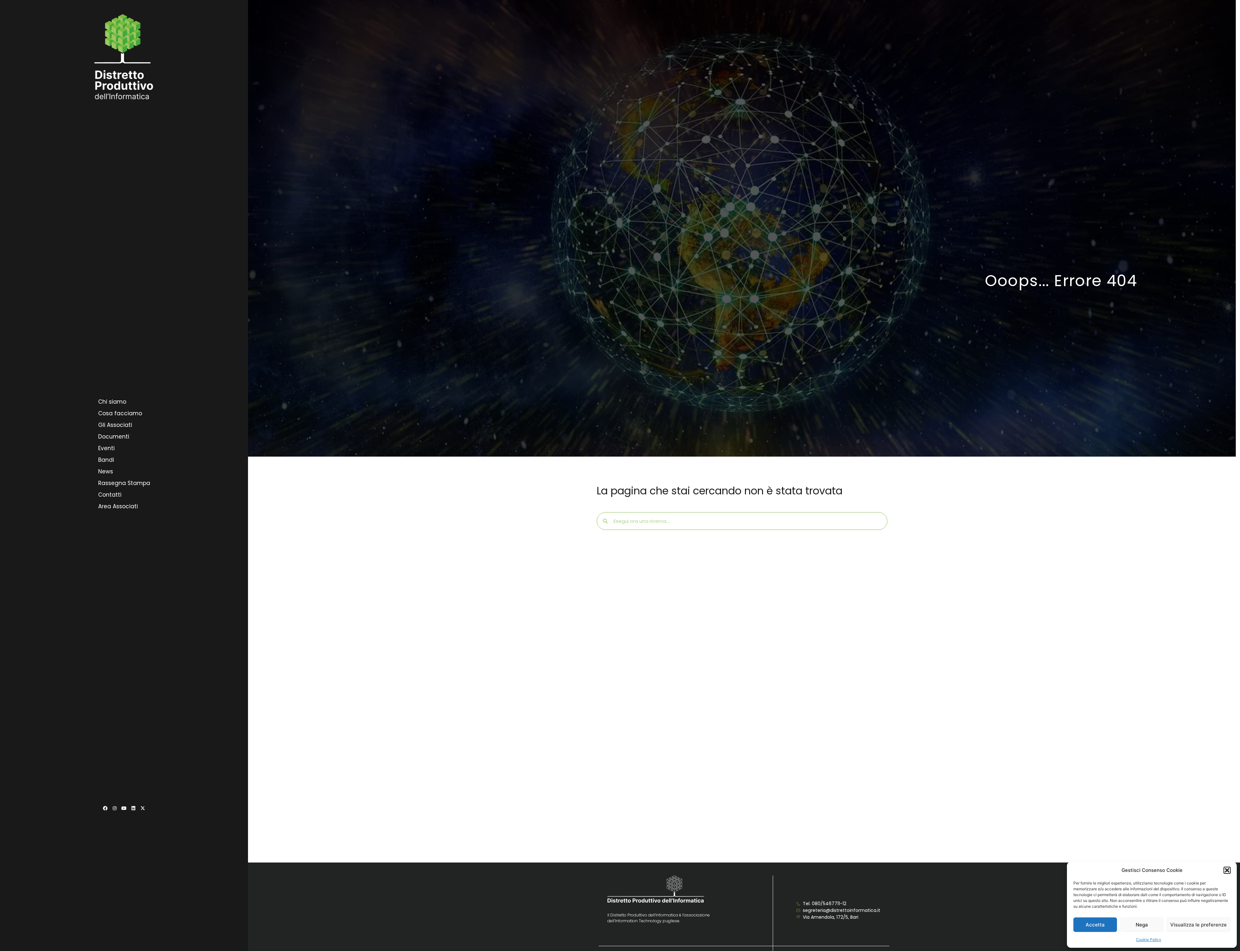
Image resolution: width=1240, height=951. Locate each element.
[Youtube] (124, 808)
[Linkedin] (133, 808)
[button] (1227, 870)
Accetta (1095, 925)
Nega (1142, 925)
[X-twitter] (142, 808)
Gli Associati (115, 425)
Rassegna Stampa (124, 483)
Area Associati (118, 506)
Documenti (113, 436)
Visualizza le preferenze (1198, 925)
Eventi (106, 448)
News (105, 471)
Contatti (109, 495)
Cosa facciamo (120, 413)
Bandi (106, 460)
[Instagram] (114, 808)
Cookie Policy (1148, 939)
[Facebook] (105, 808)
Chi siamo (112, 402)
